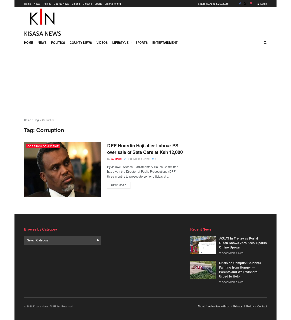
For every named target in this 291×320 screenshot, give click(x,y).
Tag (37, 120)
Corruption (48, 120)
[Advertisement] (189, 21)
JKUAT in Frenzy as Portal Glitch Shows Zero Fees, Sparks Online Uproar (243, 243)
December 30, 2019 (138, 159)
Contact (262, 306)
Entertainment (113, 3)
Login (263, 3)
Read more (120, 185)
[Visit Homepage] (42, 22)
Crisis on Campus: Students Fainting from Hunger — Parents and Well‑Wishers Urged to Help (240, 269)
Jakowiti (116, 159)
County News (61, 3)
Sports (98, 3)
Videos (76, 3)
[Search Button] (265, 42)
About (201, 306)
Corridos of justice (43, 146)
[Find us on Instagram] (251, 3)
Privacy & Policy (243, 306)
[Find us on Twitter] (245, 3)
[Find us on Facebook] (240, 3)
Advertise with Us (219, 306)
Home (27, 3)
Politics (47, 3)
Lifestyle (87, 3)
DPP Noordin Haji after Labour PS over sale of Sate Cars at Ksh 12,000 (145, 148)
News (37, 3)
